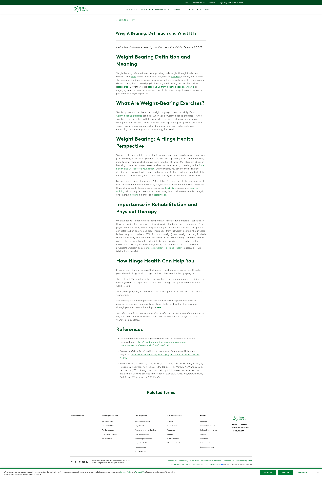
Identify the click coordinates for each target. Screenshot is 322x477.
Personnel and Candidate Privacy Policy (238, 461)
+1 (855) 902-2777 (238, 431)
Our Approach (178, 9)
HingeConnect (140, 447)
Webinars (171, 430)
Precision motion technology (146, 430)
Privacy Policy (183, 461)
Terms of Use (172, 461)
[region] (161, 472)
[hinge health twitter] (80, 463)
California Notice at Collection (211, 461)
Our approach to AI (207, 447)
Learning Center (194, 9)
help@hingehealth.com (240, 427)
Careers (203, 434)
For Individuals (131, 9)
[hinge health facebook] (76, 463)
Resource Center (174, 415)
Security (188, 464)
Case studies (172, 426)
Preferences (302, 472)
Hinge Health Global (142, 443)
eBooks (170, 434)
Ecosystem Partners (109, 434)
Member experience (142, 421)
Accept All (268, 472)
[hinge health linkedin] (72, 463)
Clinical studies (173, 439)
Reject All (285, 472)
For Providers (107, 439)
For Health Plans (108, 426)
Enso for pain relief (142, 434)
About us (203, 421)
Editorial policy (205, 443)
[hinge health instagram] (83, 461)
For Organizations (110, 415)
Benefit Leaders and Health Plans (155, 9)
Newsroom (204, 439)
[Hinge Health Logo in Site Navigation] (81, 9)
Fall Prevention (140, 451)
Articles (170, 421)
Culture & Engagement (208, 430)
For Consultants (108, 430)
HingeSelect (139, 426)
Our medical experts (207, 426)
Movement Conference (176, 443)
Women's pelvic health (143, 439)
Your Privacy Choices (212, 464)
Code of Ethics (198, 464)
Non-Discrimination (177, 464)
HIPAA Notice (194, 461)
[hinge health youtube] (87, 461)
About (207, 9)
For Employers (107, 421)
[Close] (318, 472)
